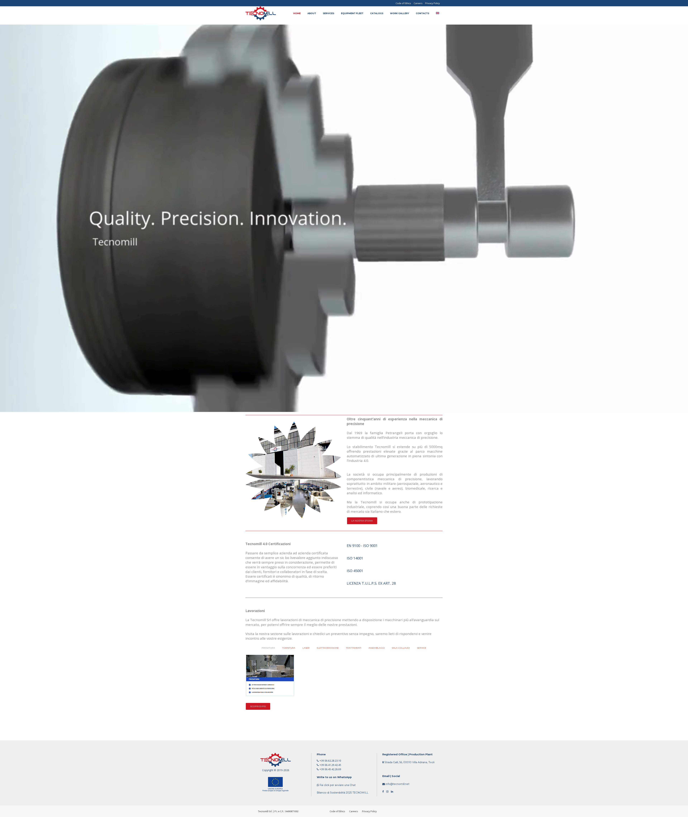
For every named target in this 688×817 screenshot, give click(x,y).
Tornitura (288, 647)
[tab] (395, 545)
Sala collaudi (401, 647)
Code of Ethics (403, 3)
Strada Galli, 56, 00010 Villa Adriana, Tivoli (409, 762)
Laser (306, 647)
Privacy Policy (432, 3)
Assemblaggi (377, 647)
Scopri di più (258, 706)
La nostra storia (362, 520)
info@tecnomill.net (397, 784)
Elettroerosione (328, 647)
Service (421, 647)
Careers (418, 3)
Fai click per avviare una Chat (337, 785)
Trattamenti (353, 647)
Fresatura (268, 647)
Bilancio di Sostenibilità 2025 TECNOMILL (342, 792)
